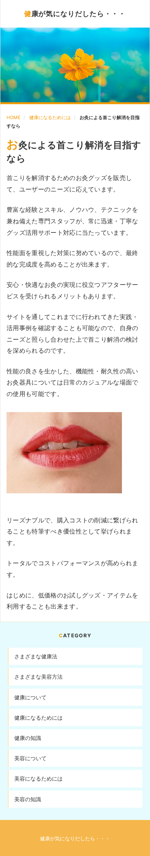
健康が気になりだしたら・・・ (75, 14)
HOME (13, 117)
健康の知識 (27, 738)
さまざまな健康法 (35, 656)
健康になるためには (50, 117)
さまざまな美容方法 (38, 676)
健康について (30, 697)
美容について (30, 758)
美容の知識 (27, 799)
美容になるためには (38, 778)
